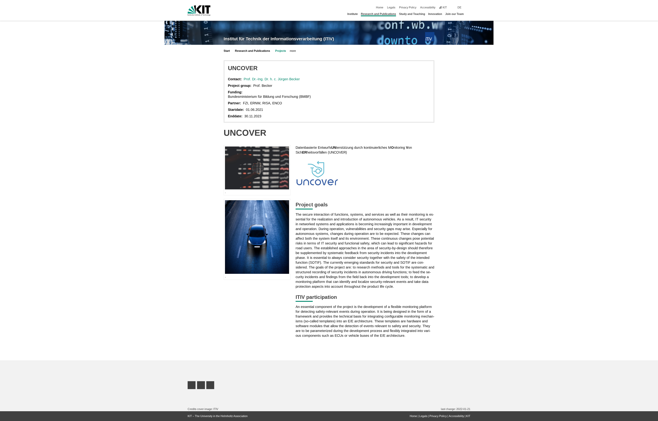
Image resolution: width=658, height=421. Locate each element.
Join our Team (454, 14)
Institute (352, 14)
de (459, 7)
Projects (280, 50)
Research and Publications (378, 14)
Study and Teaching (412, 14)
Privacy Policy (407, 7)
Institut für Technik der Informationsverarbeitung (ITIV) (279, 38)
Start (227, 50)
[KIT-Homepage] (199, 10)
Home (379, 7)
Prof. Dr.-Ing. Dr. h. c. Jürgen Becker (272, 79)
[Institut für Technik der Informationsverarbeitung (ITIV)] (430, 37)
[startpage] (469, 14)
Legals (391, 7)
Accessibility (427, 7)
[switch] (469, 7)
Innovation (435, 14)
